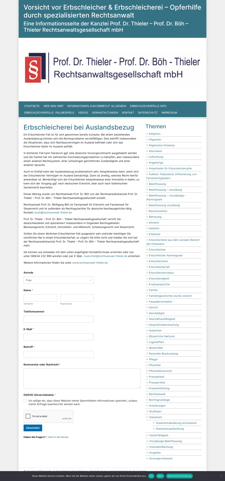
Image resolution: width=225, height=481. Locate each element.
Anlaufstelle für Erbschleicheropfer (170, 168)
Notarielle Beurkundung (163, 353)
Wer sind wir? (53, 106)
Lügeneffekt (156, 342)
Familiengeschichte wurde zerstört (170, 295)
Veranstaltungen (105, 112)
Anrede (28, 272)
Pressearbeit (156, 376)
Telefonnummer (34, 311)
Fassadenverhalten (160, 301)
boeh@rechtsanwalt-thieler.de (53, 212)
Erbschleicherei (158, 261)
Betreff (29, 346)
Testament (155, 417)
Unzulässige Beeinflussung (165, 441)
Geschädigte (157, 313)
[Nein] (221, 476)
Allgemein (155, 139)
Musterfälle (156, 347)
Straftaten (155, 411)
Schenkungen (157, 405)
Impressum (169, 112)
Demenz (154, 222)
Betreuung (155, 216)
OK (151, 476)
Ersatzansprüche (159, 284)
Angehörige (156, 162)
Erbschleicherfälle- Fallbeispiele (49, 112)
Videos (83, 112)
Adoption (154, 133)
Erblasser (154, 234)
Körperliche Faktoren (162, 336)
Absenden (33, 427)
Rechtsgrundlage (159, 399)
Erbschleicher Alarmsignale (166, 255)
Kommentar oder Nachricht (42, 364)
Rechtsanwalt (157, 394)
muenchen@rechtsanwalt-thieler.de (105, 256)
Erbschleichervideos (161, 272)
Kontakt (128, 112)
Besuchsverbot (158, 211)
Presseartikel (157, 382)
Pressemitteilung (159, 388)
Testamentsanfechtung (169, 428)
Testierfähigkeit (158, 435)
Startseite (32, 106)
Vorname (28, 303)
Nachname (66, 303)
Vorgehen (155, 452)
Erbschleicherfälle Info (148, 106)
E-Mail (29, 329)
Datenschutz (148, 112)
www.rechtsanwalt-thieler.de (90, 262)
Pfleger (153, 359)
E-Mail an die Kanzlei (57, 437)
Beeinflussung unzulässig (164, 205)
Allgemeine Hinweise (162, 145)
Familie (153, 290)
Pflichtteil (155, 365)
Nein (160, 476)
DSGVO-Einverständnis (40, 394)
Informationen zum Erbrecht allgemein (96, 106)
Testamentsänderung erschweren (176, 423)
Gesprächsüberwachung (164, 324)
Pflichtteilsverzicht (160, 371)
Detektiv (154, 228)
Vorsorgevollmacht (160, 458)
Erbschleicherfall (159, 267)
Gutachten (155, 330)
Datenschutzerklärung (179, 476)
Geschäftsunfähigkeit (162, 319)
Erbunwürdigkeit (159, 278)
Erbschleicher (157, 249)
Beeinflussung (157, 184)
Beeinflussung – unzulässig (165, 189)
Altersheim (155, 151)
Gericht (153, 307)
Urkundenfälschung (161, 446)
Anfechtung (156, 156)
